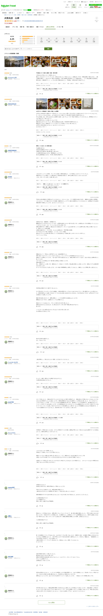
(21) (30, 27)
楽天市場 (91, 1)
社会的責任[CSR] (28, 612)
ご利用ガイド (70, 1)
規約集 (40, 612)
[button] (14, 61)
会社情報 (11, 612)
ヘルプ (64, 1)
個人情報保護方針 (18, 612)
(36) (50, 27)
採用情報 (35, 612)
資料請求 (45, 612)
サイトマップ (77, 1)
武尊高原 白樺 (11, 18)
